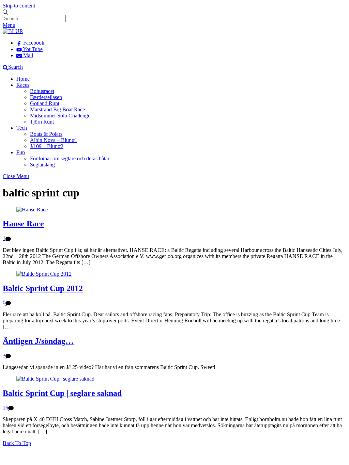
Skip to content (19, 6)
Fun (20, 152)
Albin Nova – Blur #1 (53, 140)
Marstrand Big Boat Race (57, 109)
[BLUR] (13, 31)
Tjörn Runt (42, 122)
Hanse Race (23, 223)
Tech (21, 128)
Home (23, 79)
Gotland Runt (44, 103)
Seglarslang (42, 164)
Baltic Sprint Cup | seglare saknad (62, 393)
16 (5, 408)
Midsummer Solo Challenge (60, 115)
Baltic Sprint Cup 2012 (43, 288)
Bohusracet (42, 91)
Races (22, 85)
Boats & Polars (46, 134)
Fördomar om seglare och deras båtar (69, 158)
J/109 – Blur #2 (46, 146)
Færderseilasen (46, 97)
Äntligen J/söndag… (38, 341)
